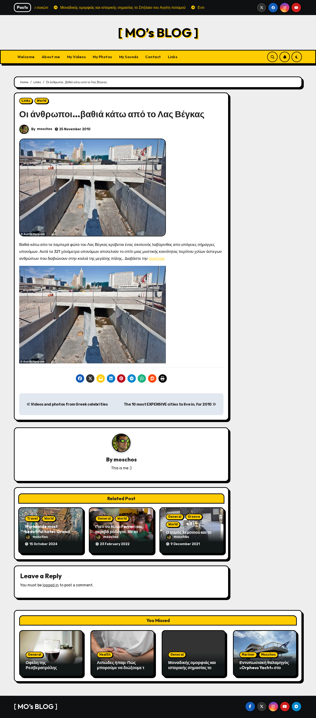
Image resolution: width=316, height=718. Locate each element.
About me (51, 56)
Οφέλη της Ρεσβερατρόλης (41, 665)
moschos (44, 129)
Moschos (268, 655)
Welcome (26, 56)
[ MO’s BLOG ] (158, 32)
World (41, 101)
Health (105, 655)
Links (173, 56)
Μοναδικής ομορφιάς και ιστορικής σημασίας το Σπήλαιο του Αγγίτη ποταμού (192, 670)
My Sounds (129, 56)
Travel (32, 519)
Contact (153, 56)
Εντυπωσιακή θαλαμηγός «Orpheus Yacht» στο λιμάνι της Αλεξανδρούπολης (264, 670)
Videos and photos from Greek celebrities (69, 404)
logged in (51, 585)
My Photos (102, 56)
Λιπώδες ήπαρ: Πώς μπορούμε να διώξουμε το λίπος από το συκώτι (122, 667)
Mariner (248, 655)
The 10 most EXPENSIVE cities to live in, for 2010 (168, 404)
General (104, 519)
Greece (194, 517)
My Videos (76, 56)
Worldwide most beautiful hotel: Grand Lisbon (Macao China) (47, 531)
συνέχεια (156, 258)
